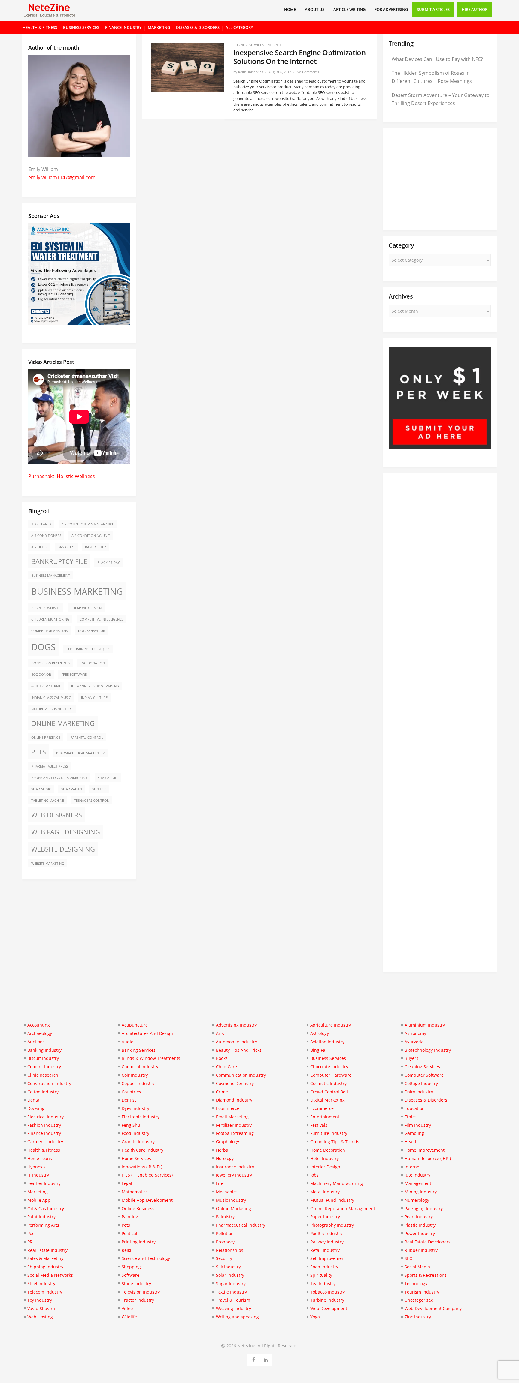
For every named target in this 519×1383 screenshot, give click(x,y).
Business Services (81, 27)
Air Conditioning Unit (90, 536)
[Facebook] (253, 1359)
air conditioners (46, 536)
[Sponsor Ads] (440, 447)
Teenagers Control (91, 800)
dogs (43, 647)
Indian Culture (94, 698)
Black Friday (108, 563)
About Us (314, 9)
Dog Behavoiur (91, 631)
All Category (239, 27)
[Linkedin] (265, 1359)
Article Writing (349, 9)
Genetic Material (46, 686)
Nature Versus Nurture (52, 709)
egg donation (92, 663)
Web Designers (56, 814)
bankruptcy (95, 547)
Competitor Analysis (49, 631)
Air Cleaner (41, 524)
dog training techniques (88, 649)
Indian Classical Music (51, 698)
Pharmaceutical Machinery (80, 753)
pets (38, 751)
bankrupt (66, 547)
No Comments (308, 72)
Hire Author (474, 9)
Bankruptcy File (59, 561)
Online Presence (45, 737)
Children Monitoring (50, 619)
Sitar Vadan (71, 789)
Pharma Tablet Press (49, 766)
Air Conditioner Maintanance (88, 524)
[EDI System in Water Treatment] (79, 323)
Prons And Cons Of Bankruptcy (59, 778)
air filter (39, 547)
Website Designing (63, 849)
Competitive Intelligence (101, 619)
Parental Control (86, 737)
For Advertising (391, 9)
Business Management (50, 575)
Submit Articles (433, 9)
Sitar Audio (108, 778)
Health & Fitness (40, 27)
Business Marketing (77, 591)
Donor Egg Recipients (50, 663)
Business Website (45, 608)
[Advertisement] (440, 179)
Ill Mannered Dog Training (95, 686)
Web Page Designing (65, 832)
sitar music (41, 789)
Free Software (74, 674)
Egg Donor (41, 674)
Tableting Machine (47, 800)
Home (290, 9)
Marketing (159, 27)
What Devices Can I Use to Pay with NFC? (437, 59)
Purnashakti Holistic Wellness (61, 476)
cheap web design (86, 608)
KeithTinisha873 (250, 72)
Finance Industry (123, 27)
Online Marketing (63, 723)
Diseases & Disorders (198, 27)
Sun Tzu (99, 789)
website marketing (47, 863)
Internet (273, 45)
